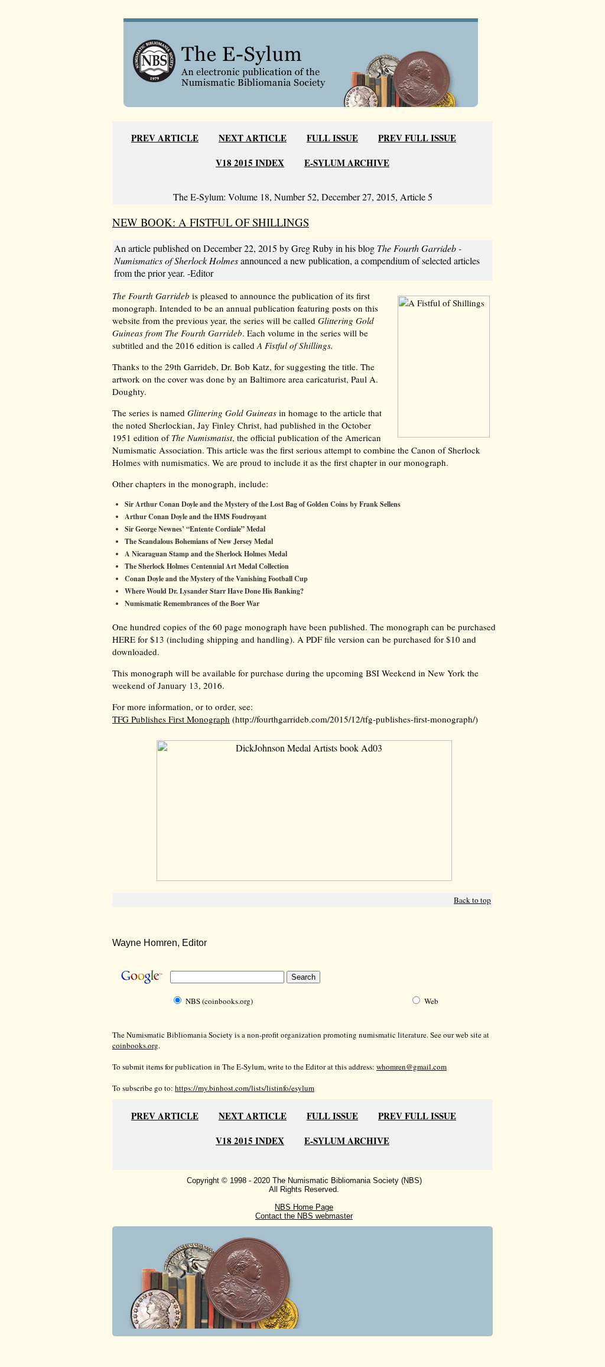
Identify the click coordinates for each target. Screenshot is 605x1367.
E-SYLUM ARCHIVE (346, 162)
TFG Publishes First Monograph (171, 719)
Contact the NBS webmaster (304, 1215)
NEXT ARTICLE (253, 137)
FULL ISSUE (332, 137)
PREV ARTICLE (165, 137)
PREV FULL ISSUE (417, 137)
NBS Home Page (304, 1207)
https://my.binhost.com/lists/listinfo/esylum (244, 1088)
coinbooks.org (135, 1045)
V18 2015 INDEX (250, 162)
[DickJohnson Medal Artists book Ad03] (304, 877)
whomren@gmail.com (411, 1066)
